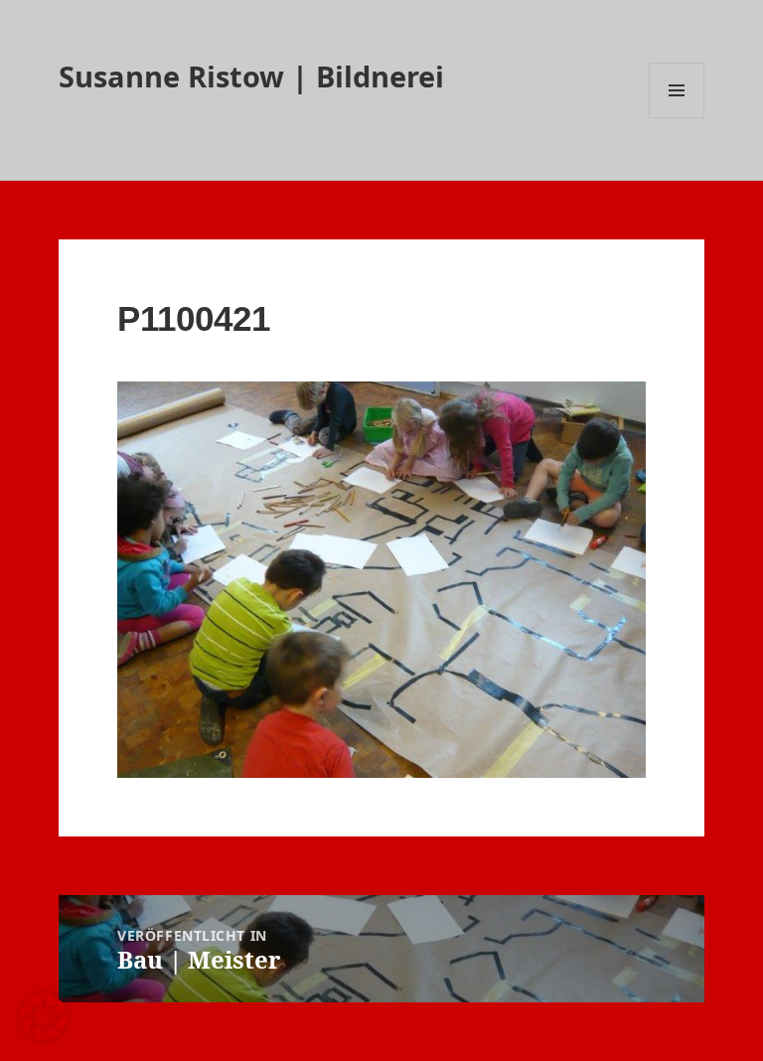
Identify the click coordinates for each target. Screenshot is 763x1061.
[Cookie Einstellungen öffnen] (44, 1035)
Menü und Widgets (677, 117)
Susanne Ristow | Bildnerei (251, 76)
